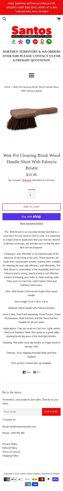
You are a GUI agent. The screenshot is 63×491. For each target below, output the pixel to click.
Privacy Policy (10, 444)
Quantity (31, 190)
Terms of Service (11, 451)
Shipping (26, 180)
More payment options (31, 223)
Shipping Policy (10, 455)
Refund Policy (9, 447)
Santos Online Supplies (30, 474)
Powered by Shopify (50, 474)
